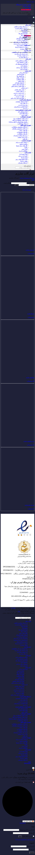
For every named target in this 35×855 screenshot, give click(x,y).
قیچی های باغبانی (19, 89)
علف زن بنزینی (20, 96)
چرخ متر (25, 108)
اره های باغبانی (20, 91)
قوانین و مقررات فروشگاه (23, 4)
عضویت (32, 852)
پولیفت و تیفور (23, 144)
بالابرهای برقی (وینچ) (22, 145)
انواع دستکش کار (23, 111)
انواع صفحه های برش (21, 159)
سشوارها (25, 31)
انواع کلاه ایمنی (23, 113)
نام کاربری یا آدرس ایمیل (26, 830)
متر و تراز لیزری (23, 105)
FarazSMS (23, 823)
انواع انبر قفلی (20, 77)
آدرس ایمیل (30, 846)
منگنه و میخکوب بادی (21, 60)
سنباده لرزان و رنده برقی (20, 42)
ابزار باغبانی (24, 88)
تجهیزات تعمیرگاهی (25, 125)
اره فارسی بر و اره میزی (21, 43)
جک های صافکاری (22, 134)
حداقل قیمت (30, 183)
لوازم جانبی (27, 152)
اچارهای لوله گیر (19, 83)
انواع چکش (21, 81)
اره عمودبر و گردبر (22, 40)
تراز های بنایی (24, 103)
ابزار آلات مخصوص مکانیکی (20, 128)
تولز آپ (13, 608)
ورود (20, 836)
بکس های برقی (23, 37)
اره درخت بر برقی (19, 95)
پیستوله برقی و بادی (22, 67)
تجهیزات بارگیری (26, 140)
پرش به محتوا (30, 1)
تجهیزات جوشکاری (25, 117)
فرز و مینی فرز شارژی (21, 54)
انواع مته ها (24, 157)
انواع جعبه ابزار (23, 154)
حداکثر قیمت (7, 183)
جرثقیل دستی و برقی (22, 142)
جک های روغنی (23, 130)
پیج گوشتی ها (20, 76)
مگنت (26, 147)
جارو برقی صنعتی (23, 137)
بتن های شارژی (23, 57)
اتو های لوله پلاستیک (22, 38)
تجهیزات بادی (24, 69)
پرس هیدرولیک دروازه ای (20, 135)
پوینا (19, 611)
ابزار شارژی (27, 50)
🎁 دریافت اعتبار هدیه (28, 821)
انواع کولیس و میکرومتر (21, 106)
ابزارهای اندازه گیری (25, 100)
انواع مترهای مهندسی (21, 101)
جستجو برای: (27, 166)
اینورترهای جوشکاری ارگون (20, 120)
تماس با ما (28, 8)
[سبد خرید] (27, 39)
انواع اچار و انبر (23, 72)
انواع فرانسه (20, 74)
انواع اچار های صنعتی (18, 84)
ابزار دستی (28, 71)
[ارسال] (30, 169)
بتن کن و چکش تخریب (21, 28)
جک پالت (25, 139)
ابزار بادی (28, 59)
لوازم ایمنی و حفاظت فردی (23, 110)
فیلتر (16, 185)
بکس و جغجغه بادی (22, 62)
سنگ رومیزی (24, 49)
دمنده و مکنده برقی (22, 45)
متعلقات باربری (23, 151)
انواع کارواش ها (23, 33)
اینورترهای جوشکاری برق (20, 118)
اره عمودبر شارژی (22, 55)
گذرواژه (31, 833)
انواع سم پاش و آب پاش (17, 98)
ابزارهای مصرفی (23, 162)
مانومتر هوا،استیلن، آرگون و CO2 (18, 122)
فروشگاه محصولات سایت (27, 178)
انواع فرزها (24, 30)
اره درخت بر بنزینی (18, 93)
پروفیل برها (24, 35)
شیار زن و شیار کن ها (21, 47)
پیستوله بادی (24, 65)
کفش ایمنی (24, 115)
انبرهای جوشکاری (23, 123)
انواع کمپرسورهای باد (22, 64)
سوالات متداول (27, 6)
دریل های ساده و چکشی (21, 26)
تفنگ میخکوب (20, 79)
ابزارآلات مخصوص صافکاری (20, 127)
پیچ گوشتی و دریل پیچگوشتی (20, 52)
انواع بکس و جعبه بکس (17, 86)
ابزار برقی (28, 25)
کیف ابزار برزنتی (23, 156)
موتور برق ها (24, 161)
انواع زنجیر (25, 149)
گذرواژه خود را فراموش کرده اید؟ (24, 839)
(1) (27, 190)
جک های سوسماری (22, 132)
